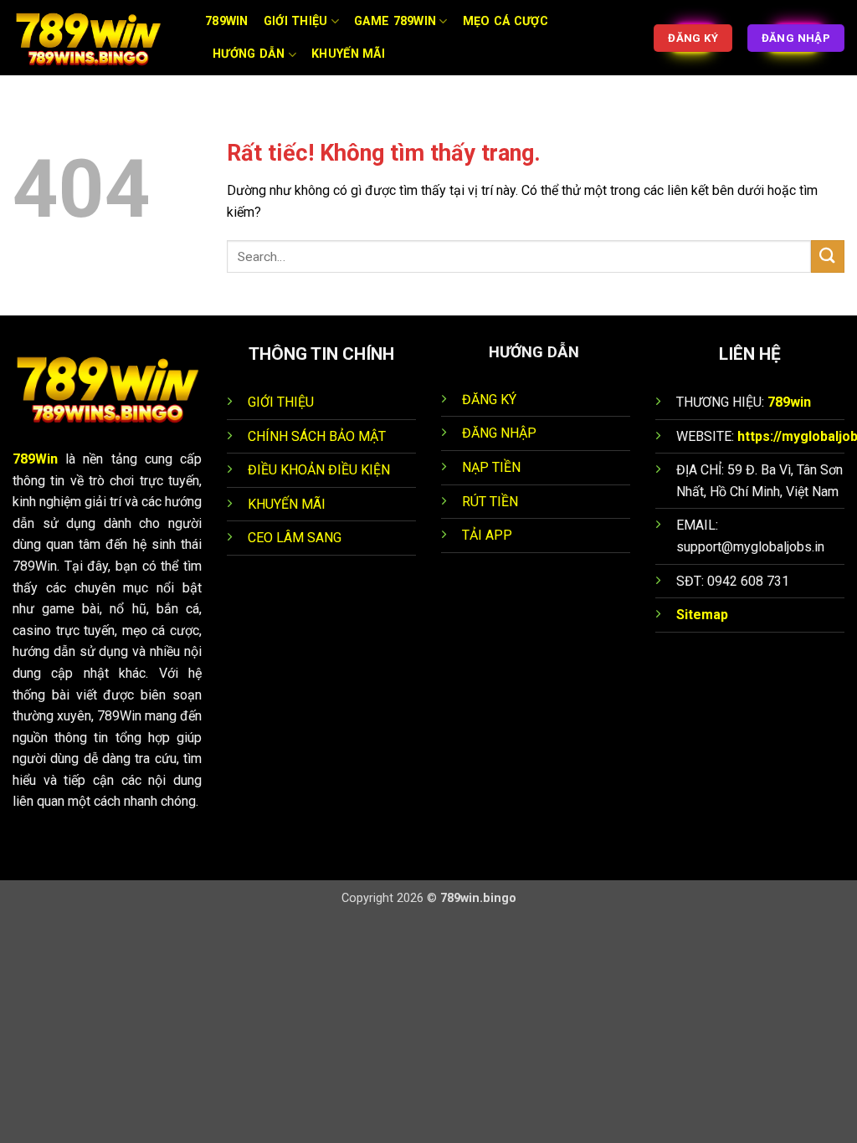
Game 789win (395, 21)
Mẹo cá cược (505, 21)
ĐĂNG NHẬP (499, 433)
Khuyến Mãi (348, 54)
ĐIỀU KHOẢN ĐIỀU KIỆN (319, 470)
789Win (35, 459)
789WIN (227, 21)
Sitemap (702, 615)
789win (789, 402)
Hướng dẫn (249, 54)
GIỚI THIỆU (281, 402)
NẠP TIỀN (491, 467)
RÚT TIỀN (490, 502)
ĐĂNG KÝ (489, 399)
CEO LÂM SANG (294, 538)
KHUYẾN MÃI (287, 504)
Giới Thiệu (296, 21)
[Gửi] (827, 256)
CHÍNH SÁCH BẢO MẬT (317, 436)
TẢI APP (487, 535)
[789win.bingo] (96, 37)
